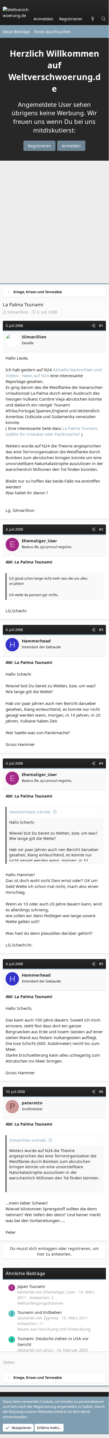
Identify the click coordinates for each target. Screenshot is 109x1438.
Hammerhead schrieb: (30, 812)
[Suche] (103, 19)
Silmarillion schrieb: (28, 1140)
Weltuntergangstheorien (40, 1303)
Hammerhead (36, 641)
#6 (101, 1091)
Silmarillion (17, 312)
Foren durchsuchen (52, 31)
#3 (101, 629)
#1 (101, 325)
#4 (101, 763)
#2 (101, 529)
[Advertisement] (54, 223)
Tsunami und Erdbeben (39, 1312)
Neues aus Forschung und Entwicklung (54, 1329)
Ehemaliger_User (39, 540)
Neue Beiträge (16, 31)
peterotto (32, 1102)
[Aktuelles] (92, 19)
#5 (101, 963)
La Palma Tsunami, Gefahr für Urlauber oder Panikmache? (52, 431)
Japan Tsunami (31, 1286)
